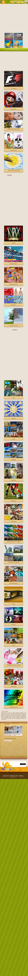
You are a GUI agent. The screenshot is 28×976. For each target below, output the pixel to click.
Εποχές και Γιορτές (14, 325)
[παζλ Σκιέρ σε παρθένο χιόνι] (18, 733)
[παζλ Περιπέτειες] (13, 478)
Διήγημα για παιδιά (14, 284)
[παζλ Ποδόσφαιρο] (13, 498)
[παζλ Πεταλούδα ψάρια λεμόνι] (9, 47)
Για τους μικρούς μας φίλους (14, 170)
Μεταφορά (14, 459)
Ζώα (14, 397)
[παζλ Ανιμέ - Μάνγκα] (13, 148)
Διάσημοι (14, 243)
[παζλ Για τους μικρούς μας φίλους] (13, 168)
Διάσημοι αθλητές (13, 263)
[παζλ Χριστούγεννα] (13, 684)
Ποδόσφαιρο (13, 500)
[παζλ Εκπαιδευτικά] (13, 302)
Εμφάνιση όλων (8, 740)
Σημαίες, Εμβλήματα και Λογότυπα (14, 541)
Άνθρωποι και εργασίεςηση (13, 129)
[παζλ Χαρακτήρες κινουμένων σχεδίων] (13, 663)
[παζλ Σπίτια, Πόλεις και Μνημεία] (13, 560)
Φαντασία (14, 624)
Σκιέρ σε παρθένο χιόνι (17, 735)
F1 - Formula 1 (14, 88)
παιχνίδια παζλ (6, 775)
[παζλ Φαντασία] (13, 622)
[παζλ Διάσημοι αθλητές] (13, 261)
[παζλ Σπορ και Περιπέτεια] (13, 581)
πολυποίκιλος (13, 521)
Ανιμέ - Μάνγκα (13, 150)
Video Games (13, 109)
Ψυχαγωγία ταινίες (13, 707)
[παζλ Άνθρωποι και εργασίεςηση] (13, 127)
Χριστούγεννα (13, 686)
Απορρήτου (21, 775)
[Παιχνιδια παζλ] (2, 2)
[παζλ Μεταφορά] (13, 457)
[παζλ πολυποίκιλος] (13, 519)
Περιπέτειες (13, 480)
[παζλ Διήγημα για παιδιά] (13, 282)
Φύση (13, 645)
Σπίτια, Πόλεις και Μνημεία (13, 562)
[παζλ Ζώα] (13, 395)
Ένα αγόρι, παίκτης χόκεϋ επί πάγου (8, 735)
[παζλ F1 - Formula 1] (13, 86)
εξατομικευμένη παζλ (14, 775)
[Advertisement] (14, 18)
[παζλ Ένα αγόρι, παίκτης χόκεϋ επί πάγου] (9, 733)
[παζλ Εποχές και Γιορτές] (13, 323)
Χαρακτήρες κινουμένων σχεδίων (13, 665)
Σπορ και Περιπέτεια (13, 583)
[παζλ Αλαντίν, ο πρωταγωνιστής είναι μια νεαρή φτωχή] (18, 47)
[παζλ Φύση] (13, 643)
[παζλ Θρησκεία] (13, 416)
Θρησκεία (14, 418)
